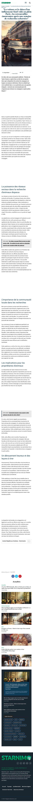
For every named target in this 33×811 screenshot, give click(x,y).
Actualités (7, 6)
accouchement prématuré (10, 733)
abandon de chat (8, 728)
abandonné (16, 728)
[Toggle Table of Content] (28, 541)
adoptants (21, 719)
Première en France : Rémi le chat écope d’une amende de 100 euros (16, 629)
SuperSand (6, 72)
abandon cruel (8, 739)
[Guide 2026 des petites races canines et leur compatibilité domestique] (16, 660)
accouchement (8, 736)
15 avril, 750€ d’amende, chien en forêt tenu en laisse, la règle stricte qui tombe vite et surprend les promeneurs (16, 587)
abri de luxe (14, 725)
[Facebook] (13, 576)
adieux (14, 739)
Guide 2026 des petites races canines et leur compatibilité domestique (13, 650)
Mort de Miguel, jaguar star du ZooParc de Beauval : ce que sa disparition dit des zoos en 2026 (16, 608)
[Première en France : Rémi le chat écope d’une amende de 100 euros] (16, 640)
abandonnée (22, 736)
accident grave (8, 722)
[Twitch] (27, 763)
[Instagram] (21, 763)
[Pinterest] (20, 576)
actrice (20, 739)
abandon (15, 736)
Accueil (3, 6)
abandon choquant (9, 731)
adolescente (21, 733)
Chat (3, 626)
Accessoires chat (17, 722)
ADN (16, 719)
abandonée (7, 725)
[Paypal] (24, 763)
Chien (3, 647)
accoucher (17, 731)
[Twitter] (16, 576)
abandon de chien (8, 719)
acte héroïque (23, 725)
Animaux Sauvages (6, 605)
